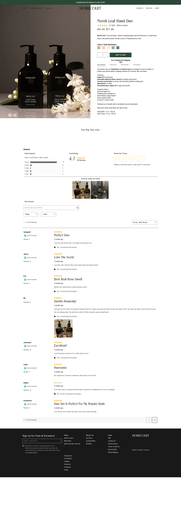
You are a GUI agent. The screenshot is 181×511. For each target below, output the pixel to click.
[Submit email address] (60, 441)
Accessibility (112, 449)
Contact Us (112, 441)
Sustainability (90, 441)
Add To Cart (121, 55)
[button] (3, 2)
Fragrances (36, 8)
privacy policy (32, 452)
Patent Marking (113, 452)
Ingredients (125, 65)
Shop (24, 8)
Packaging (136, 65)
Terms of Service (114, 446)
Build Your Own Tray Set (72, 444)
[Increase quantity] (107, 55)
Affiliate (89, 444)
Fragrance (113, 65)
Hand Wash (112, 108)
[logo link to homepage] (90, 8)
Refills (48, 8)
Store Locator (68, 438)
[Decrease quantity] (99, 55)
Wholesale (67, 441)
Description (101, 65)
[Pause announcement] (174, 2)
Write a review (122, 25)
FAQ (109, 438)
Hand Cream (123, 108)
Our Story (89, 438)
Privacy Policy (113, 444)
